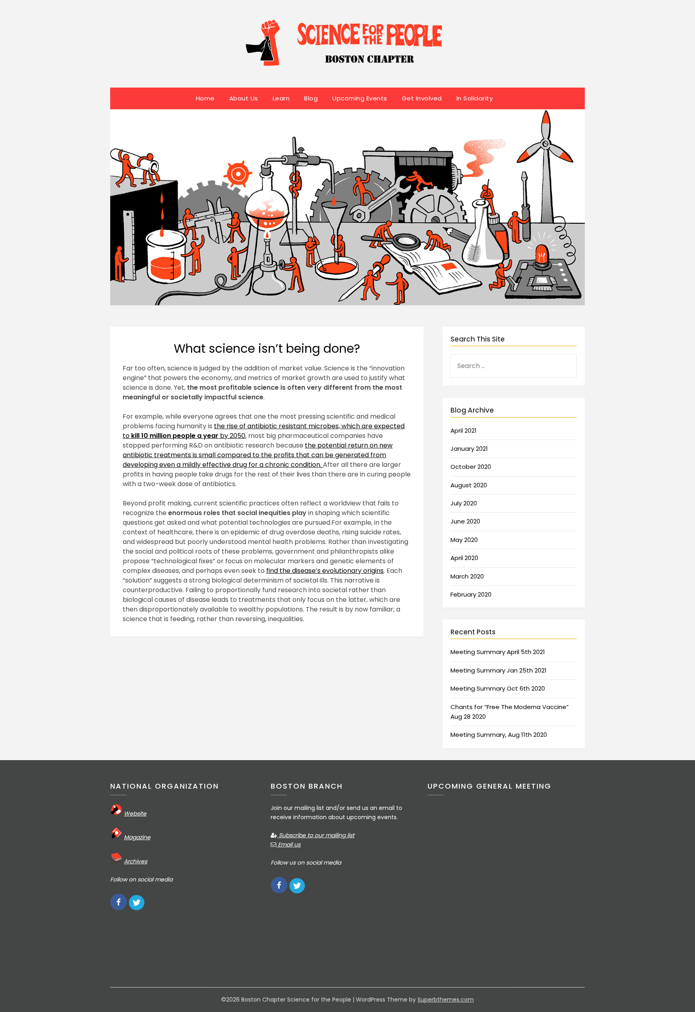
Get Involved (422, 98)
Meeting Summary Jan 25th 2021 (498, 670)
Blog (311, 98)
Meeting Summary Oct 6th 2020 (497, 688)
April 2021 (463, 430)
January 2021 (469, 448)
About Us (243, 98)
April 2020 (464, 558)
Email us (288, 844)
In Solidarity (474, 98)
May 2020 (464, 540)
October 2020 (470, 466)
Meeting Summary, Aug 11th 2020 (498, 734)
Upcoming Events (359, 98)
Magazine (137, 837)
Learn (281, 98)
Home (205, 98)
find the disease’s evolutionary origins (325, 570)
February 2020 (470, 594)
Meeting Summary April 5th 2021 (497, 652)
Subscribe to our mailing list (315, 835)
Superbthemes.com (445, 1000)
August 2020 (468, 485)
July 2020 (463, 503)
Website (135, 814)
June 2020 (465, 521)
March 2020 (467, 576)
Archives (135, 861)
